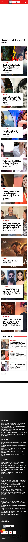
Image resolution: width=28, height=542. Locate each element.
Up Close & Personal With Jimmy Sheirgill (10, 514)
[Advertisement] (14, 19)
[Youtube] (10, 532)
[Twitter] (14, 532)
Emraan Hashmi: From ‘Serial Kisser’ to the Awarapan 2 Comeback (11, 133)
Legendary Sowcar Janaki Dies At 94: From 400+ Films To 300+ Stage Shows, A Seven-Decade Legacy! (12, 100)
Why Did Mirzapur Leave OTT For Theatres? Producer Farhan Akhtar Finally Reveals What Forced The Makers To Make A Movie (12, 323)
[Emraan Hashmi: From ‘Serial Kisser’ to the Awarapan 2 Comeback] (14, 125)
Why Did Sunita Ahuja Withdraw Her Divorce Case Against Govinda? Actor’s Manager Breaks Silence (12, 164)
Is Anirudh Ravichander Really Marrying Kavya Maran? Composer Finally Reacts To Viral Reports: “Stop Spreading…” (11, 195)
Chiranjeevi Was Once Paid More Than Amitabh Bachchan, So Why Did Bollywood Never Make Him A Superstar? (12, 68)
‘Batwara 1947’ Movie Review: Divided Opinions (11, 262)
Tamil (4, 188)
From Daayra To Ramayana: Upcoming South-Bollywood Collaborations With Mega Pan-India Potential (12, 292)
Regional (5, 94)
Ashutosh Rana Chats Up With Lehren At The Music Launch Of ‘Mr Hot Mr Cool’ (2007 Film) (12, 463)
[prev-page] (2, 373)
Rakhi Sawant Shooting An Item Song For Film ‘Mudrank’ (13, 465)
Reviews (5, 258)
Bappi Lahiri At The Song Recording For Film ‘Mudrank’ (13, 467)
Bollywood (6, 62)
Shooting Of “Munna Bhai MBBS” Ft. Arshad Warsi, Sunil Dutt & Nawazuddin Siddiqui (13, 512)
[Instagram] (6, 532)
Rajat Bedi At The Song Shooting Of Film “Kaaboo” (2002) (14, 432)
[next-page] (5, 373)
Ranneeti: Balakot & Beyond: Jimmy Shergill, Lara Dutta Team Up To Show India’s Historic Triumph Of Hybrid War (13, 502)
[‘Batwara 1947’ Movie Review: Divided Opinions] (14, 253)
